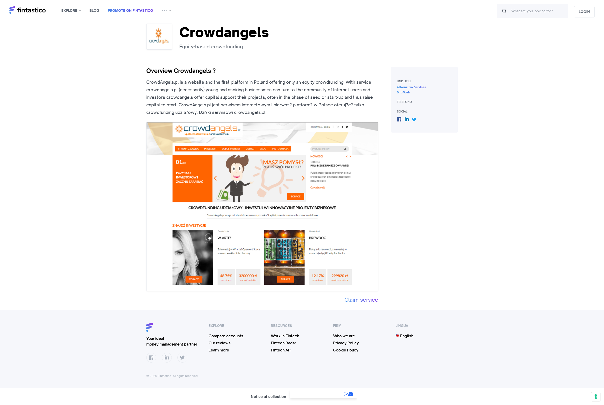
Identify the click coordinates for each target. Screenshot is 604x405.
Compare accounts (226, 336)
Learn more (219, 350)
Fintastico (33, 10)
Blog (94, 10)
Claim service (361, 300)
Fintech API (281, 350)
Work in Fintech (285, 336)
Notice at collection (268, 396)
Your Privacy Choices (317, 394)
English (406, 336)
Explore (69, 10)
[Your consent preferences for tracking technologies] (595, 396)
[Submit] (504, 11)
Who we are (344, 336)
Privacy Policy (346, 343)
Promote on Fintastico (130, 10)
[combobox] (532, 11)
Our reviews (220, 343)
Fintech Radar (283, 343)
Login (584, 12)
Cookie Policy (345, 350)
